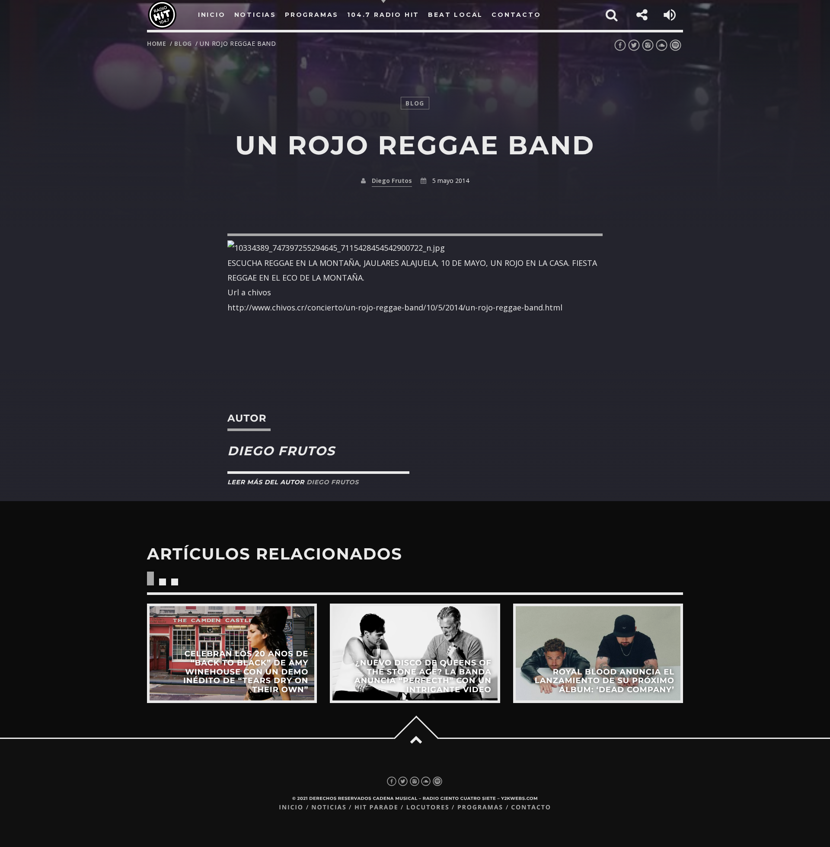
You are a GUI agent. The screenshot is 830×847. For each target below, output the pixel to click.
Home (156, 43)
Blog (183, 43)
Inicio (291, 807)
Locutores (428, 807)
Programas (480, 807)
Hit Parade (376, 807)
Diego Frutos (392, 180)
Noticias (328, 807)
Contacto (531, 807)
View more (232, 653)
